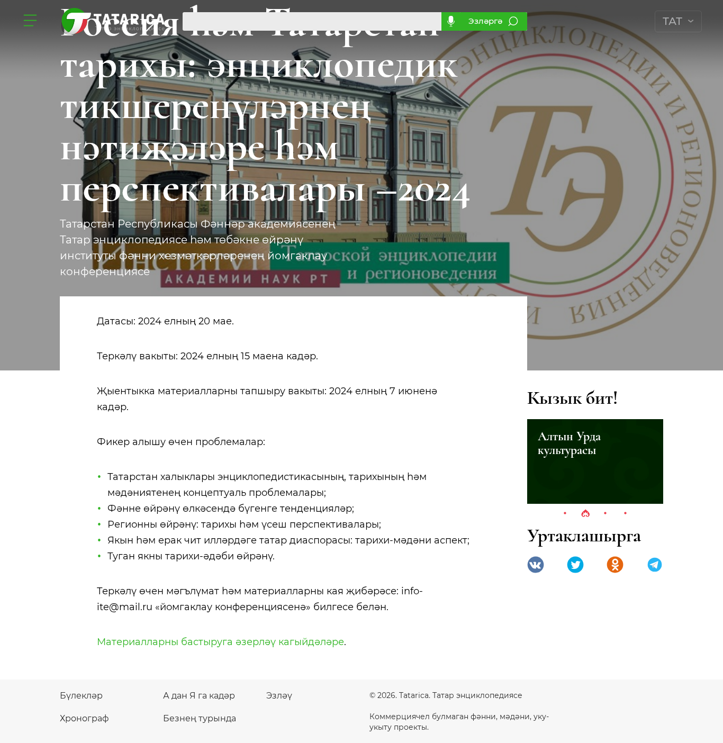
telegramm (654, 564)
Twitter (575, 564)
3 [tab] (605, 514)
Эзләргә (485, 21)
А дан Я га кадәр (199, 696)
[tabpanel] (595, 461)
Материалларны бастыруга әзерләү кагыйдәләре (220, 642)
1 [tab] (565, 514)
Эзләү (279, 696)
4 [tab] (625, 514)
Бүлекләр (81, 696)
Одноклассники (615, 564)
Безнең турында (199, 718)
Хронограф (84, 718)
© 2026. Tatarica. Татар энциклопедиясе (445, 695)
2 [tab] (585, 514)
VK (535, 564)
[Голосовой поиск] (450, 21)
